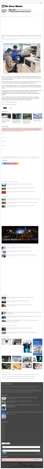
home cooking (7, 104)
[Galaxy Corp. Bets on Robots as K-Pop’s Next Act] (6, 366)
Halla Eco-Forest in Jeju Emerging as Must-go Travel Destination (27, 122)
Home (3, 16)
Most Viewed (39, 38)
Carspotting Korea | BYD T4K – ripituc (8, 374)
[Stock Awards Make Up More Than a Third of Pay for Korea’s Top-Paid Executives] (4, 333)
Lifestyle (3, 426)
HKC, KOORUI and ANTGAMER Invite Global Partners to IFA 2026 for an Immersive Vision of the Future (24, 413)
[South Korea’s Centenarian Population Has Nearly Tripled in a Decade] (4, 329)
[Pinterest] (16, 163)
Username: (4, 445)
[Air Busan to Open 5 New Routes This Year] (37, 116)
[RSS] (18, 163)
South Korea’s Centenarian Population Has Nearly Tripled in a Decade (19, 327)
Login (3, 443)
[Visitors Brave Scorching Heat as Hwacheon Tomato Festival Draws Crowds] (4, 192)
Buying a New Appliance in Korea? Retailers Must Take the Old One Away (20, 297)
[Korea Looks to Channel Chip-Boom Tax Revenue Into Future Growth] (16, 359)
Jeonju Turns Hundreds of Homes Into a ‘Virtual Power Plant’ (17, 300)
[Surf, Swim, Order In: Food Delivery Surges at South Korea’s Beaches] (4, 252)
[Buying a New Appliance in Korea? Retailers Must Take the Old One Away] (4, 298)
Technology (3, 428)
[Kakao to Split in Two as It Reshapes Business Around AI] (6, 359)
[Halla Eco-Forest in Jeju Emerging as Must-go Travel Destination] (27, 116)
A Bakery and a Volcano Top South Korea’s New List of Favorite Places (19, 184)
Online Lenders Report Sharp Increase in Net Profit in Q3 (6, 121)
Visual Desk (3, 430)
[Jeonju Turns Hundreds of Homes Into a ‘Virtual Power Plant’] (4, 301)
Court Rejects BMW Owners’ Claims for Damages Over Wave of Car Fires (20, 205)
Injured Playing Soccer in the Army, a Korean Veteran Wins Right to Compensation (21, 202)
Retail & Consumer (5, 39)
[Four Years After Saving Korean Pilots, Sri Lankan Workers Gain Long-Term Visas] (27, 359)
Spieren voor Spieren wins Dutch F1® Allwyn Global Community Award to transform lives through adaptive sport (22, 405)
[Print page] (22, 41)
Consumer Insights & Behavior (25, 38)
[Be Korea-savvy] (22, 6)
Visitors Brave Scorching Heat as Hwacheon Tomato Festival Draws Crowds (20, 191)
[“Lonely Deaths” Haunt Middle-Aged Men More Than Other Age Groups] (16, 116)
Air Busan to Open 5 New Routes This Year (37, 120)
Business (5, 16)
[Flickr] (11, 163)
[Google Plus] (9, 163)
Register (7, 443)
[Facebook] (5, 163)
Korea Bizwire (14, 38)
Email (3, 137)
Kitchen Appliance (13, 104)
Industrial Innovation (33, 38)
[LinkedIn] (7, 163)
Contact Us (3, 438)
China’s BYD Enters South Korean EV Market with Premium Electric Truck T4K (27, 374)
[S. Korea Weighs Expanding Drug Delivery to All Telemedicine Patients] (27, 365)
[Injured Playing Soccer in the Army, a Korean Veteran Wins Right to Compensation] (4, 203)
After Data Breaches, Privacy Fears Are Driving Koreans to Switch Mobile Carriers (21, 254)
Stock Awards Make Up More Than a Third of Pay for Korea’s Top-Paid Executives (21, 332)
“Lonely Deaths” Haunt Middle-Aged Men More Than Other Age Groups (16, 121)
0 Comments (13, 192)
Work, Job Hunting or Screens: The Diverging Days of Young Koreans (19, 401)
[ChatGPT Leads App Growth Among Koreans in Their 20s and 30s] (4, 248)
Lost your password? (38, 452)
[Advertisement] (22, 26)
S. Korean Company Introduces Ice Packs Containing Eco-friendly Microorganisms (21, 376)
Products (3, 436)
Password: (4, 449)
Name (3, 133)
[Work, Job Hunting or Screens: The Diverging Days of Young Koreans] (16, 342)
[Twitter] (2, 163)
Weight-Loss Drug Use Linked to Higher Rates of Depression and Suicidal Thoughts (21, 397)
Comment (3, 145)
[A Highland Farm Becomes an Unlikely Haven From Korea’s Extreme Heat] (4, 188)
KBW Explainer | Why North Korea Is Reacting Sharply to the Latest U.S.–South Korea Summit (23, 316)
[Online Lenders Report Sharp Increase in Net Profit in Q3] (6, 116)
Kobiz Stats (3, 434)
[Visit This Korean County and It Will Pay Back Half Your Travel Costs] (4, 305)
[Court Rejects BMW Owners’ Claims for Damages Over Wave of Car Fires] (4, 206)
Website (3, 141)
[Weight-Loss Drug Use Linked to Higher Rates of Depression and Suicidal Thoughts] (6, 342)
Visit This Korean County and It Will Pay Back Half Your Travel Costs (19, 304)
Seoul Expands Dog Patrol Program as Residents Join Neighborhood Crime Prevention (20, 378)
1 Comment (15, 322)
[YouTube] (13, 163)
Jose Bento (3, 378)
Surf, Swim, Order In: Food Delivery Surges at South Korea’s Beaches (19, 251)
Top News (9, 39)
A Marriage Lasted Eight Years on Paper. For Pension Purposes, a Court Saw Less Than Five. (23, 198)
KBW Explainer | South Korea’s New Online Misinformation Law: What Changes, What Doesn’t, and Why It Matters (24, 313)
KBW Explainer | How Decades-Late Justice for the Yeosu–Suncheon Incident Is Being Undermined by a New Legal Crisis (22, 321)
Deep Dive (3, 432)
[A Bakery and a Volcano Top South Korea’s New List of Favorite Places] (4, 185)
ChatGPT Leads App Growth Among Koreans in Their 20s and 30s (18, 247)
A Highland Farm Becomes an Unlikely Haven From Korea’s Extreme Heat (20, 187)
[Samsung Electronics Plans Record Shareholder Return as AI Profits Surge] (37, 359)
